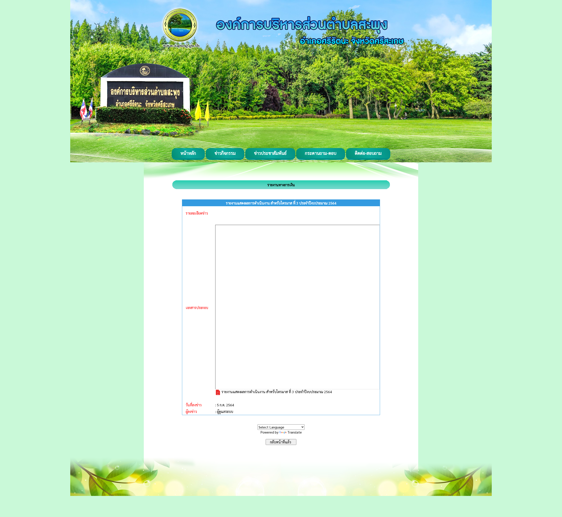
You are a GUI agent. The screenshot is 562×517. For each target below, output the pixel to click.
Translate (294, 432)
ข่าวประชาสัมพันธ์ (270, 153)
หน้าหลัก (188, 153)
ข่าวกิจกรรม (225, 153)
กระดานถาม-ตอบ (320, 153)
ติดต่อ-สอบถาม (368, 153)
